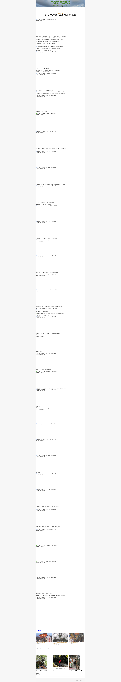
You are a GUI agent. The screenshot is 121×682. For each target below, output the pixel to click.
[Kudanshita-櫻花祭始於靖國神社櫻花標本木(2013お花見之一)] (60, 637)
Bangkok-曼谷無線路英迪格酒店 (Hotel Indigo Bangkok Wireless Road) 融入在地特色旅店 (43, 672)
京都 (37, 648)
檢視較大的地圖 (38, 630)
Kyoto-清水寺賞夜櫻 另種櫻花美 (41, 642)
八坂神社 (40, 648)
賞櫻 (48, 648)
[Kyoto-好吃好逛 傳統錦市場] (76, 637)
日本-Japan (60, 13)
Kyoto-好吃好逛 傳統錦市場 (73, 642)
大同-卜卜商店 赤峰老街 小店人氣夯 (75, 670)
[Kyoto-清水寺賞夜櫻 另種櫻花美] (44, 637)
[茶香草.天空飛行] (60, 3)
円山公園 (45, 648)
